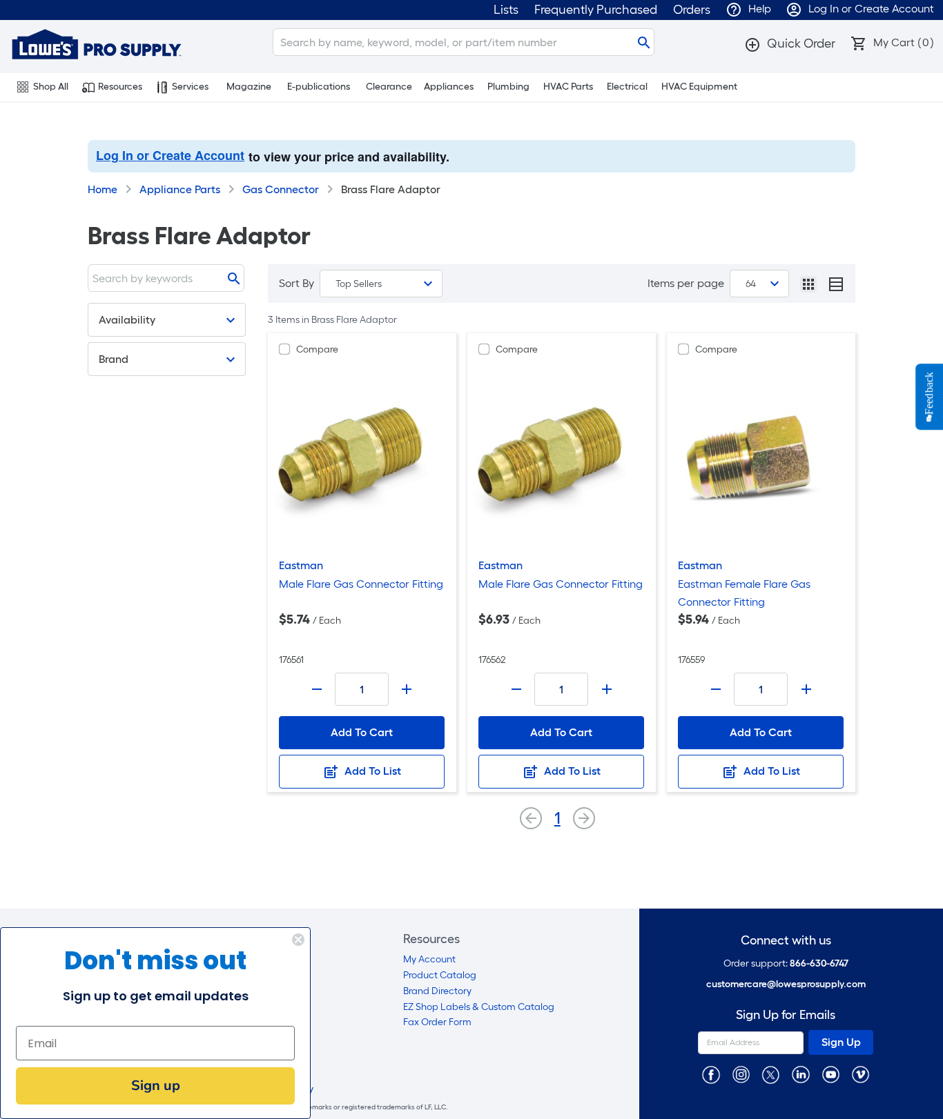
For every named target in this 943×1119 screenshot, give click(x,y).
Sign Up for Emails (785, 1015)
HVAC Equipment (699, 86)
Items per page (686, 283)
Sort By (296, 283)
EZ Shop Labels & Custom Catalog (478, 1007)
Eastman (301, 565)
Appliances (449, 86)
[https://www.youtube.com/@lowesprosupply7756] (831, 1074)
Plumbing (508, 86)
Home (102, 189)
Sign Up (841, 1042)
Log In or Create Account (170, 155)
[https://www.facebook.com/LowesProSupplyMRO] (710, 1074)
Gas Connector (280, 189)
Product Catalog (439, 975)
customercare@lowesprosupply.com (786, 984)
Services (190, 86)
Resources (120, 86)
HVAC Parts (568, 86)
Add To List (371, 771)
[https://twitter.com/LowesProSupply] (770, 1074)
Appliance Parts (179, 189)
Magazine (248, 86)
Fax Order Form (437, 1022)
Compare (317, 349)
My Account (429, 959)
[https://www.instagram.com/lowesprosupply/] (741, 1074)
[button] (789, 43)
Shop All (50, 86)
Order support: (785, 963)
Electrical (627, 86)
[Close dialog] (298, 940)
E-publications (318, 86)
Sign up (155, 1085)
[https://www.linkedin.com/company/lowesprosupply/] (800, 1074)
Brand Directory (437, 991)
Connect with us (786, 940)
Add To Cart (362, 732)
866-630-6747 (819, 963)
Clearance (389, 86)
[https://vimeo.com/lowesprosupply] (860, 1074)
